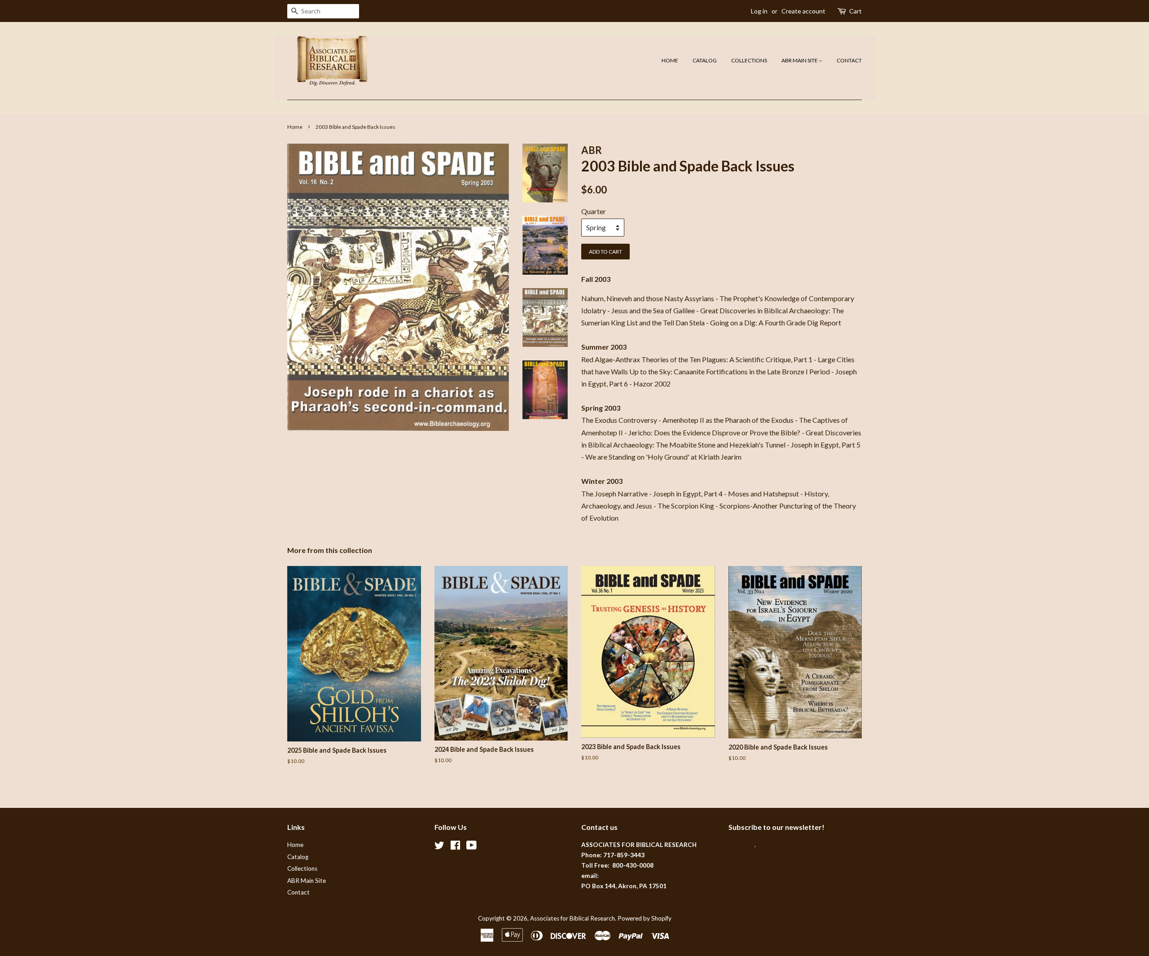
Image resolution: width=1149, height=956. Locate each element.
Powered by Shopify (644, 918)
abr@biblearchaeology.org (638, 875)
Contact (849, 60)
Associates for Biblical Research (572, 918)
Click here (741, 844)
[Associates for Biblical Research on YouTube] (471, 847)
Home (670, 60)
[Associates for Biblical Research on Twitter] (439, 847)
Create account (803, 11)
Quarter (593, 211)
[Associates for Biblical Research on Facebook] (455, 847)
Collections (749, 60)
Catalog (705, 60)
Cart (855, 11)
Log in (759, 11)
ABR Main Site (800, 60)
